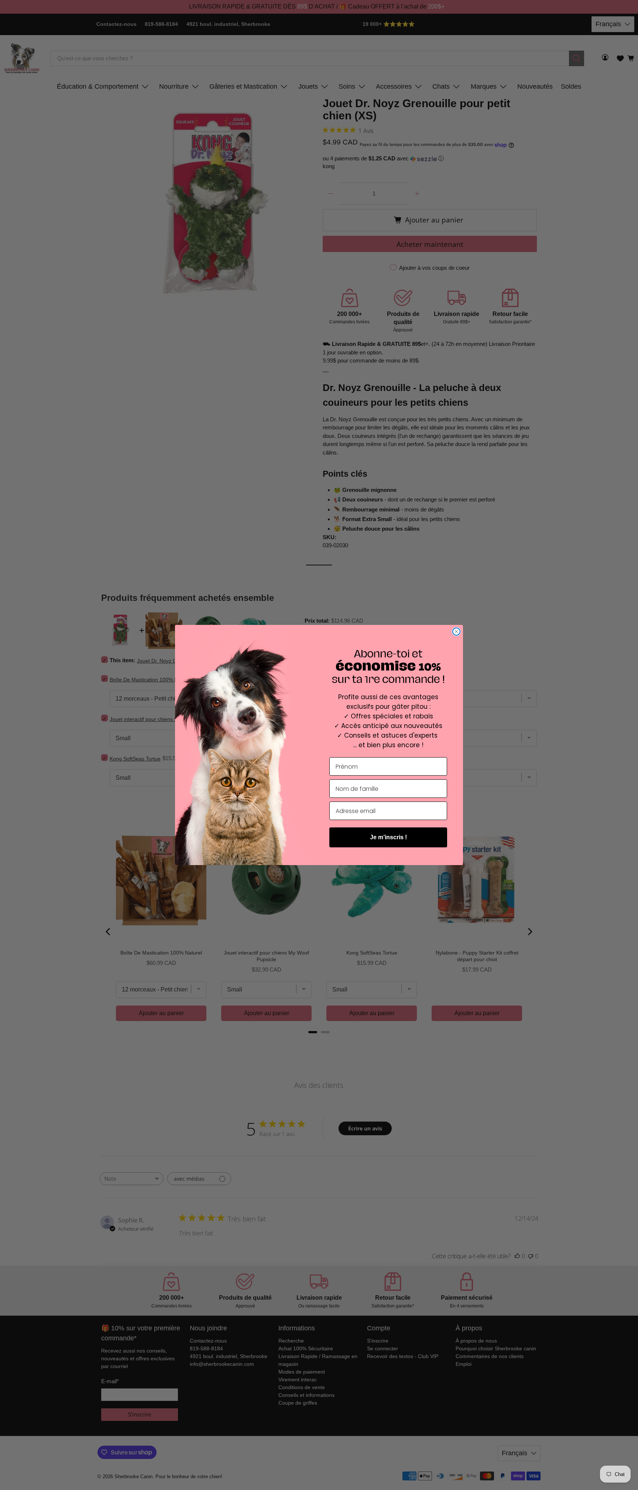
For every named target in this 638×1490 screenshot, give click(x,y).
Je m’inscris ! (388, 837)
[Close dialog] (456, 631)
